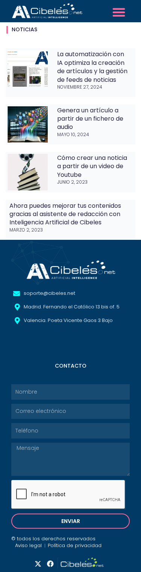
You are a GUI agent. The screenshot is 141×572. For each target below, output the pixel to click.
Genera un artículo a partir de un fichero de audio (90, 119)
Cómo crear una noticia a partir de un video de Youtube (92, 166)
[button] (119, 12)
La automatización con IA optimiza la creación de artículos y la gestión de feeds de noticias (92, 67)
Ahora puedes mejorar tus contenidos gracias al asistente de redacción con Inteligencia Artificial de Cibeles (65, 214)
